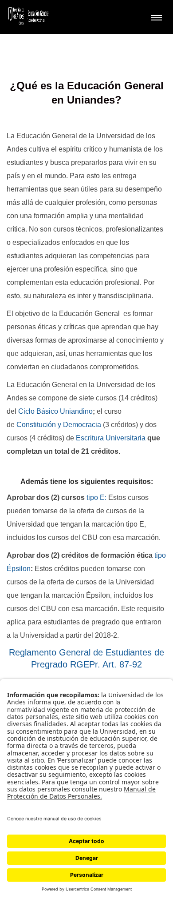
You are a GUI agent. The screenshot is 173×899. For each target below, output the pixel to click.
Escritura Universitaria (110, 438)
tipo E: (96, 497)
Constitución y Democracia (59, 424)
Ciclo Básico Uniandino (55, 411)
